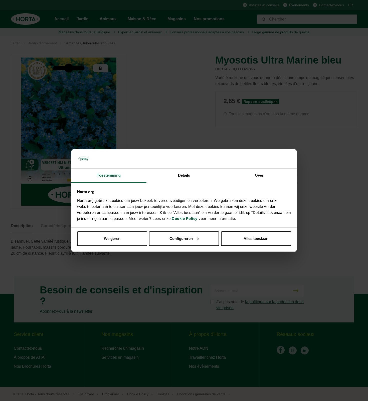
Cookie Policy (185, 218)
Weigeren (112, 238)
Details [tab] (184, 175)
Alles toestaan (256, 238)
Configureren (181, 238)
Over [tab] (259, 175)
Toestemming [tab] (109, 175)
